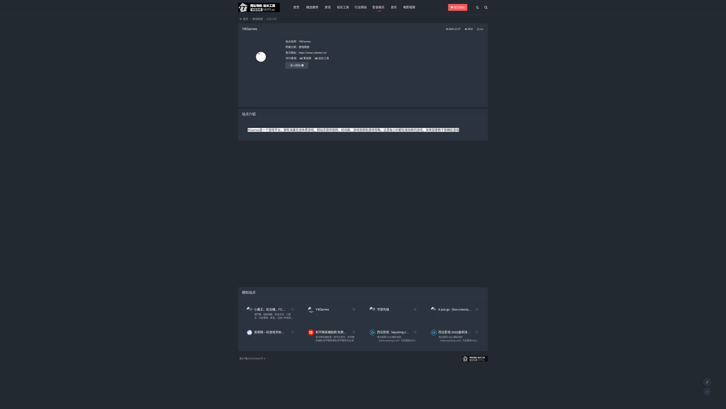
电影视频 (409, 7)
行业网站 (361, 7)
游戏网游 (257, 18)
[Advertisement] (445, 70)
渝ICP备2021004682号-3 (252, 358)
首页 (296, 7)
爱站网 (307, 58)
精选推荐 (312, 7)
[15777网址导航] (259, 7)
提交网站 (460, 7)
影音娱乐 (378, 7)
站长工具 (343, 7)
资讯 (328, 7)
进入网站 (295, 65)
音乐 (394, 7)
